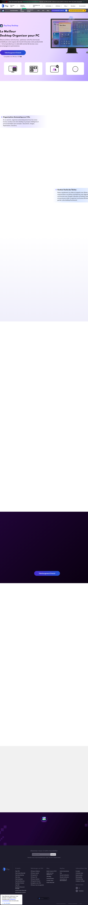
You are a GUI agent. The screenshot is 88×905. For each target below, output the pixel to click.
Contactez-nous (79, 873)
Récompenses (79, 877)
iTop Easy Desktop (19, 875)
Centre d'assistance (64, 871)
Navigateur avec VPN (36, 883)
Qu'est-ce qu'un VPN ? (52, 871)
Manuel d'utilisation (64, 875)
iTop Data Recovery (19, 881)
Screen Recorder (50, 882)
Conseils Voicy (50, 880)
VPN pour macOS (35, 873)
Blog (48, 10)
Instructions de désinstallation (63, 879)
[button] (21, 709)
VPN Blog (49, 876)
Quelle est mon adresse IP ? (50, 873)
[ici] (18, 793)
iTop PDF (17, 885)
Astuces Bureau (50, 878)
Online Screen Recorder (20, 890)
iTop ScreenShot (19, 879)
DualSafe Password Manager (19, 887)
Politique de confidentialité (72, 903)
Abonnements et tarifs (20, 892)
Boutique (73, 6)
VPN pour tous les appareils (37, 885)
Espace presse (79, 875)
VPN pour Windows (35, 871)
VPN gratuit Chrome (35, 881)
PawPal (22, 10)
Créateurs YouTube (80, 881)
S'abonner (53, 854)
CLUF (81, 903)
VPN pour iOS (34, 877)
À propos (78, 871)
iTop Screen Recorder (20, 873)
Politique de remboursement (61, 903)
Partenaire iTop (79, 879)
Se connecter (82, 6)
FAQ (61, 873)
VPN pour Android (35, 879)
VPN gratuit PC (34, 875)
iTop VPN (17, 871)
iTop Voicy (17, 877)
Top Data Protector (19, 883)
